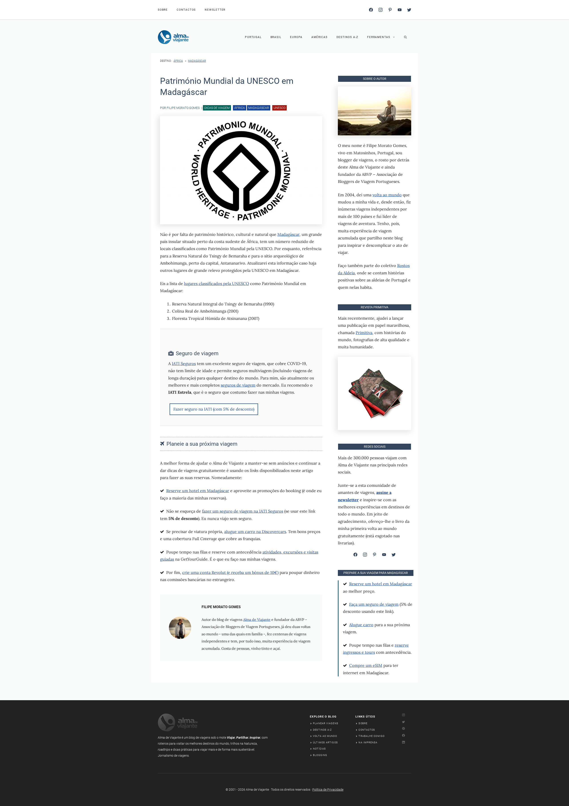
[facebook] (371, 10)
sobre (163, 9)
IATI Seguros (184, 363)
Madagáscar (197, 60)
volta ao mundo (387, 194)
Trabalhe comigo (372, 736)
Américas (319, 37)
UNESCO (279, 108)
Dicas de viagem (217, 108)
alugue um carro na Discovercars (255, 531)
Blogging (320, 755)
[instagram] (381, 10)
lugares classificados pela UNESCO (216, 283)
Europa (296, 37)
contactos (186, 9)
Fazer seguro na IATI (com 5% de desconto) (213, 409)
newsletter (215, 9)
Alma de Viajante (256, 619)
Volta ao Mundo (325, 736)
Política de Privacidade (327, 789)
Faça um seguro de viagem (374, 604)
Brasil (275, 37)
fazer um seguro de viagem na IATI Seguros (242, 511)
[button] (405, 37)
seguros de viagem (238, 385)
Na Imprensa (368, 742)
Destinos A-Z (348, 37)
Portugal (253, 37)
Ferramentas (378, 37)
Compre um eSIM (365, 665)
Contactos (367, 729)
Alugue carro (361, 624)
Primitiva (364, 332)
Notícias (319, 748)
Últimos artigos (325, 742)
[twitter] (409, 10)
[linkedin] (400, 10)
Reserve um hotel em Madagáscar (197, 490)
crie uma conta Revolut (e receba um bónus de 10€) (230, 572)
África (178, 60)
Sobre (363, 723)
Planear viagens (325, 723)
